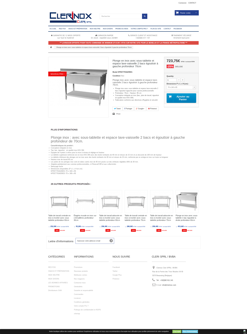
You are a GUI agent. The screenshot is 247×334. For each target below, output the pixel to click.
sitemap (77, 314)
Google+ (141, 109)
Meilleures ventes (80, 275)
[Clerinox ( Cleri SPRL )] (72, 17)
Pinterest (153, 109)
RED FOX (52, 267)
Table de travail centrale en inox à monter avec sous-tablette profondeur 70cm (136, 217)
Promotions (78, 267)
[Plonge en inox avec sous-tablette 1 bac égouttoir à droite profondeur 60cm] (187, 201)
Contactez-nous (80, 283)
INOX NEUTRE (54, 275)
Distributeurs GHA (55, 290)
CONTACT (192, 3)
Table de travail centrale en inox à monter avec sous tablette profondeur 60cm (59, 217)
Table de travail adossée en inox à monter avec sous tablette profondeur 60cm (110, 217)
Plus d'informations (190, 331)
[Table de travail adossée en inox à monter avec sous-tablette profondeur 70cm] (161, 201)
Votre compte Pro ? (81, 306)
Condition (116, 76)
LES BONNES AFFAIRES (58, 283)
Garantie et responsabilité (83, 290)
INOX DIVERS (53, 279)
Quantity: (170, 76)
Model (115, 72)
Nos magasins (79, 279)
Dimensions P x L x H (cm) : (178, 84)
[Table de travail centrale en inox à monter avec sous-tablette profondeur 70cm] (136, 201)
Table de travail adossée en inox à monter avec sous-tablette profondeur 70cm (161, 217)
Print (118, 114)
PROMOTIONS (54, 287)
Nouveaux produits (81, 271)
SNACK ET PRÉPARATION (58, 271)
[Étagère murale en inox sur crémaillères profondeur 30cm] (85, 201)
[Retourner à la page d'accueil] (50, 47)
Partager (128, 109)
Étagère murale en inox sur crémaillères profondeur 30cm (85, 217)
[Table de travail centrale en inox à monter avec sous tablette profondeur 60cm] (59, 201)
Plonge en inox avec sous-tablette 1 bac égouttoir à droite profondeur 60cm (187, 217)
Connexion (182, 3)
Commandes (78, 294)
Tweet (118, 109)
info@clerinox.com (169, 285)
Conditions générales (82, 302)
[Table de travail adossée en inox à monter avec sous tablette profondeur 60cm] (110, 201)
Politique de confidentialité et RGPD (87, 310)
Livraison (77, 298)
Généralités (78, 287)
